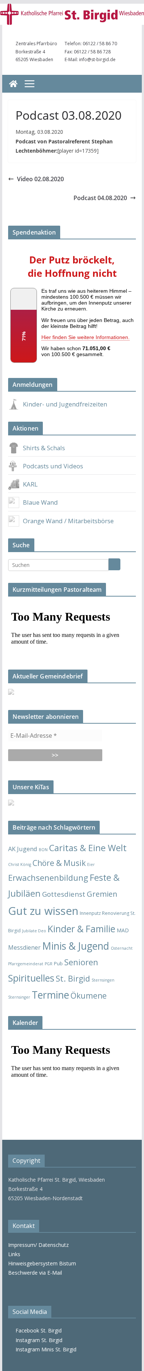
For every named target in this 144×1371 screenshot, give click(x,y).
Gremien (102, 894)
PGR (48, 963)
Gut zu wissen (43, 910)
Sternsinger (19, 997)
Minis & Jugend (75, 946)
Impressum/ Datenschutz (38, 1244)
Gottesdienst (63, 894)
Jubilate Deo (34, 930)
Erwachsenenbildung (48, 877)
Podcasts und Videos (53, 466)
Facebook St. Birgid (37, 1330)
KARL (30, 484)
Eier (91, 864)
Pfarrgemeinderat (25, 963)
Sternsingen (103, 980)
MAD (123, 930)
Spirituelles (31, 978)
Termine (50, 995)
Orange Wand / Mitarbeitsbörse (68, 521)
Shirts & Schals (44, 448)
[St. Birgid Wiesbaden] (13, 83)
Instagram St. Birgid (37, 1340)
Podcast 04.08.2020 (100, 198)
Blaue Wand (40, 502)
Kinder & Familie (81, 929)
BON (43, 849)
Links (14, 1254)
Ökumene (89, 995)
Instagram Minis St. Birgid (44, 1349)
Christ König (19, 864)
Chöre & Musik (59, 862)
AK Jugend (22, 848)
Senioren (81, 962)
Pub (58, 963)
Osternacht (122, 948)
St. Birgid (73, 978)
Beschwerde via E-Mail (35, 1272)
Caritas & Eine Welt (88, 848)
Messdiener (24, 947)
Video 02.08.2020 (40, 179)
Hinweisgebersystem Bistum (42, 1263)
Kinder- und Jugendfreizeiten (65, 404)
